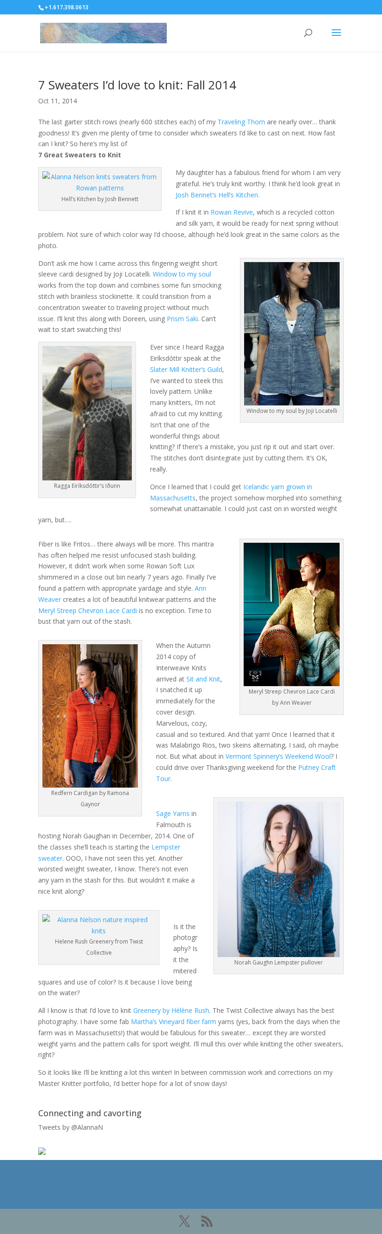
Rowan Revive (232, 212)
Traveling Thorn (241, 121)
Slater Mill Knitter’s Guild (186, 369)
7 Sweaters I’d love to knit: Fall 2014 (137, 84)
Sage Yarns (173, 813)
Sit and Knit (203, 678)
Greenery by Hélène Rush (171, 1010)
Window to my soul (182, 274)
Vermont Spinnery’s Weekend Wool (278, 756)
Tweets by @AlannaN (70, 1127)
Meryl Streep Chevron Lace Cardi (87, 610)
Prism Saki (182, 318)
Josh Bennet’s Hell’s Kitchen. (217, 194)
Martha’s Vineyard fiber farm (173, 1021)
